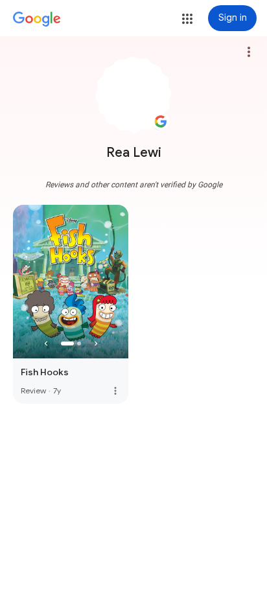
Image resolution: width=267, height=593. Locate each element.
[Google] (37, 19)
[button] (187, 19)
